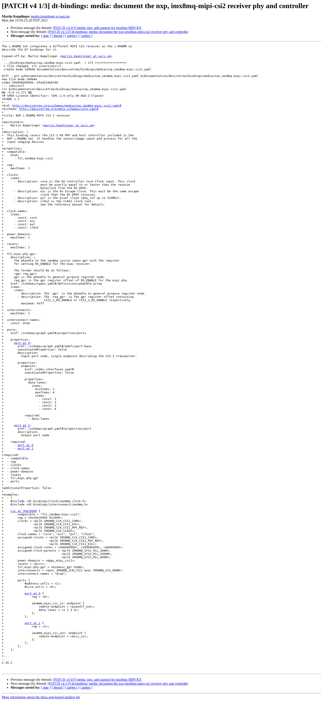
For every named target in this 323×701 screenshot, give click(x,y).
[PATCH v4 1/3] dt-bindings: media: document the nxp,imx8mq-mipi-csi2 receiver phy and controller (118, 32)
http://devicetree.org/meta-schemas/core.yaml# (58, 109)
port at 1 (22, 425)
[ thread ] (58, 36)
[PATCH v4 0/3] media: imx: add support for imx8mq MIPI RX (97, 28)
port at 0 (22, 343)
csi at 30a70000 (24, 511)
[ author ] (86, 36)
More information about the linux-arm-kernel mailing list (41, 697)
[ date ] (46, 36)
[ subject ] (72, 36)
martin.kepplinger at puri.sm (50, 16)
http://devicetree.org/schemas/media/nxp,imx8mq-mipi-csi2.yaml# (66, 105)
